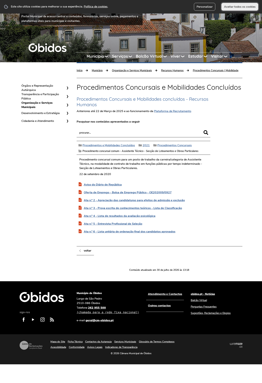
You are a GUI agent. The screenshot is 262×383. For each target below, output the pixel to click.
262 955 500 (108, 310)
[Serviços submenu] (132, 56)
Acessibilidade (58, 347)
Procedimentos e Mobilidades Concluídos (109, 145)
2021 (146, 145)
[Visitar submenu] (227, 56)
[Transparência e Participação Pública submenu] (67, 96)
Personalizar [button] (205, 7)
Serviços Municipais (125, 341)
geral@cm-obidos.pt (100, 320)
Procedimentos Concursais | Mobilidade (215, 70)
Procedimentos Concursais (174, 145)
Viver (175, 56)
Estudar (195, 56)
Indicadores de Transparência (121, 347)
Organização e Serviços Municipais (37, 105)
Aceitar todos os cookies (240, 7)
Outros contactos (159, 306)
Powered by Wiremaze (236, 345)
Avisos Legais (94, 347)
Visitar (217, 56)
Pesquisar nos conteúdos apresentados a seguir (108, 122)
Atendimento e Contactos (165, 294)
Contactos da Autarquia (98, 341)
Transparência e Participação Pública (40, 96)
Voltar (87, 251)
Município (95, 56)
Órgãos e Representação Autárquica (37, 88)
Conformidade (76, 347)
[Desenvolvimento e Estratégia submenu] (67, 113)
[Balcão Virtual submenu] (167, 56)
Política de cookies (95, 7)
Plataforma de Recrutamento (172, 111)
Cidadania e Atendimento (37, 121)
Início (80, 70)
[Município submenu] (108, 56)
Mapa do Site (57, 341)
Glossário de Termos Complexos (156, 341)
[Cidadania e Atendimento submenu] (67, 121)
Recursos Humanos (172, 70)
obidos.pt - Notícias (203, 294)
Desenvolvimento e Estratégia (40, 113)
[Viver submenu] (184, 56)
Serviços (120, 56)
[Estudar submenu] (207, 56)
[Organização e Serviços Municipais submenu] (67, 105)
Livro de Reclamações (31, 345)
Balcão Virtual (149, 56)
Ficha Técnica (75, 341)
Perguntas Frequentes (204, 306)
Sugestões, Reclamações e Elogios (211, 313)
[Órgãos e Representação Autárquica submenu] (67, 88)
